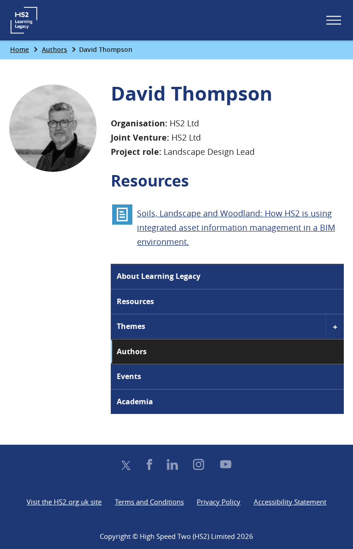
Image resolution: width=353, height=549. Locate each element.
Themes (131, 326)
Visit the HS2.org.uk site (64, 501)
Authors (54, 49)
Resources (135, 301)
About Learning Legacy (158, 276)
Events (129, 376)
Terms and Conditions (149, 501)
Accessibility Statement (290, 501)
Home (19, 49)
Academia (135, 401)
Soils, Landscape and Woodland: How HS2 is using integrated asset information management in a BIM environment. (236, 227)
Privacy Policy (218, 501)
